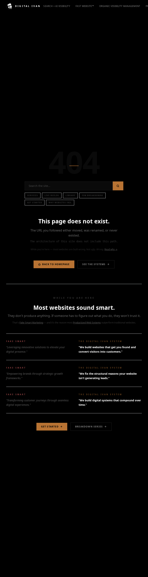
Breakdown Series (89, 426)
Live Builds (52, 195)
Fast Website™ (85, 6)
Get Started (34, 202)
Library (70, 195)
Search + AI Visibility (56, 6)
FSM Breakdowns (92, 195)
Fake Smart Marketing (31, 322)
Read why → (110, 249)
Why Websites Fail (60, 202)
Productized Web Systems (87, 322)
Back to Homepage (56, 264)
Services (32, 195)
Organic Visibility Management (119, 6)
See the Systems (94, 264)
